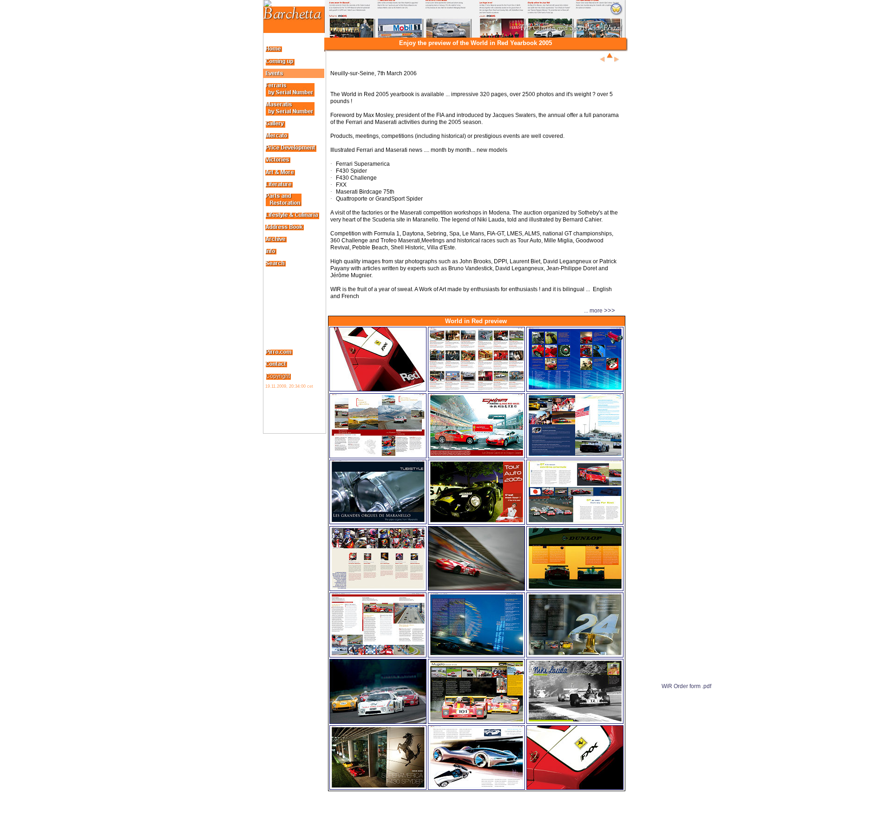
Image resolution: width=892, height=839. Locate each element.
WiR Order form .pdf (686, 686)
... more (467, 310)
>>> (609, 310)
